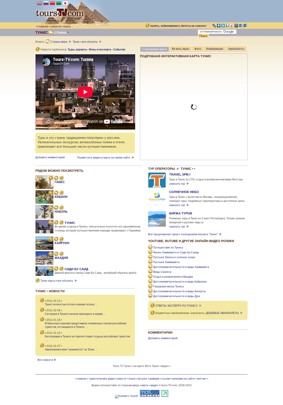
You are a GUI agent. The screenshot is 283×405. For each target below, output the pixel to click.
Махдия (61, 258)
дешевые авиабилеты (222, 313)
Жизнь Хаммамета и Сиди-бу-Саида (176, 252)
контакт (202, 378)
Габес (60, 182)
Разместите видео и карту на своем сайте (104, 157)
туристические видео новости (107, 378)
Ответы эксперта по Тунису (176, 305)
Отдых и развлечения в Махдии (173, 276)
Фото (198, 48)
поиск (67, 26)
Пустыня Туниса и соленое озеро (174, 257)
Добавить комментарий (50, 157)
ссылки (165, 378)
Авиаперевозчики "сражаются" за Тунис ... (71, 349)
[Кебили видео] (51, 193)
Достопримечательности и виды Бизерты (179, 291)
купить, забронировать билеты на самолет (178, 25)
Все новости (45, 359)
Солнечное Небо (184, 192)
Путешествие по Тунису (168, 247)
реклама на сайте (183, 378)
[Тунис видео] (51, 223)
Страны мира (59, 41)
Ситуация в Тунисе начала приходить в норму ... (75, 313)
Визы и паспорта (100, 49)
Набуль (61, 211)
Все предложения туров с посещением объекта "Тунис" (183, 234)
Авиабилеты (236, 48)
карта (144, 385)
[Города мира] (56, 178)
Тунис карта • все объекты (57, 280)
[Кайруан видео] (51, 239)
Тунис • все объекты (85, 41)
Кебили (61, 197)
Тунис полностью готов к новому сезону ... (71, 304)
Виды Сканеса (162, 271)
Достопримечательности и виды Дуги (176, 296)
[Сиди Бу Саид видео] (51, 269)
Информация (214, 48)
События (119, 49)
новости (55, 26)
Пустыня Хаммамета (166, 262)
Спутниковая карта (155, 49)
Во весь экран (180, 48)
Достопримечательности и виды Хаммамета (181, 267)
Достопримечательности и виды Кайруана (180, 281)
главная (43, 26)
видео (154, 385)
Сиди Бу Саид (76, 269)
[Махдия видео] (51, 254)
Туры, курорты (77, 49)
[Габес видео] (51, 178)
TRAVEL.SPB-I (179, 174)
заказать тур (177, 183)
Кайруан (62, 243)
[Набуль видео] (51, 208)
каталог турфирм (148, 378)
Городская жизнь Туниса (168, 286)
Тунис (70, 223)
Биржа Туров (180, 213)
